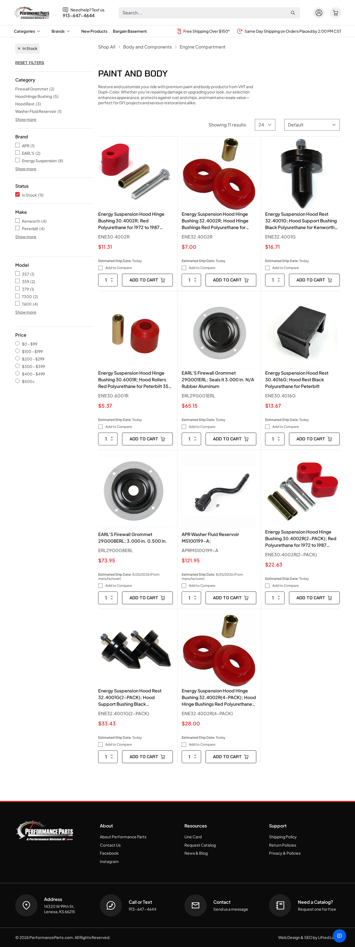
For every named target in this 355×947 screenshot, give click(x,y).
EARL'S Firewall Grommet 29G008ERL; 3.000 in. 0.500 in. (132, 537)
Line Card (193, 836)
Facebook (109, 852)
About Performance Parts (123, 836)
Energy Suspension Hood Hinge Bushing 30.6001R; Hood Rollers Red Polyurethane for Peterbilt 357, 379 (135, 380)
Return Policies (282, 844)
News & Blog (196, 852)
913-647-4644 (79, 15)
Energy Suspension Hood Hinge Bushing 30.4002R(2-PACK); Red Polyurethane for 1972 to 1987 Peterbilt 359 (300, 539)
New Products (94, 31)
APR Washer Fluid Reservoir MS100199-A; (210, 537)
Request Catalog (200, 844)
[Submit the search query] (293, 12)
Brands (58, 31)
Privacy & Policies (285, 852)
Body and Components (147, 47)
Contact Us (110, 844)
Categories (24, 31)
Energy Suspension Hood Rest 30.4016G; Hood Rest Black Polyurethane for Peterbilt (296, 379)
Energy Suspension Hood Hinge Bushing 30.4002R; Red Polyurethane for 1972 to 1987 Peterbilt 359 (131, 221)
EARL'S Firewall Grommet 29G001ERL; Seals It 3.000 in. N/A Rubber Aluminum (218, 379)
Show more (25, 119)
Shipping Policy (283, 836)
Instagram (109, 861)
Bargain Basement (130, 31)
